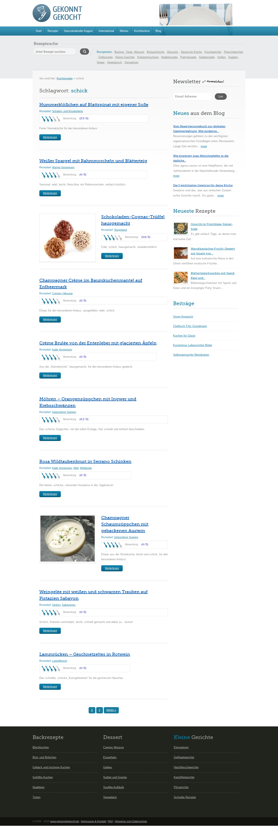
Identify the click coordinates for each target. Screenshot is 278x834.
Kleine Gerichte (125, 57)
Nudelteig (38, 787)
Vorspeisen (131, 62)
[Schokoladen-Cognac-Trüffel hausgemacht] (67, 238)
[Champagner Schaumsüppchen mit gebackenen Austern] (67, 538)
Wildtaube (86, 468)
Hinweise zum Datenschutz (131, 821)
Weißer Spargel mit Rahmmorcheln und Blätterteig (93, 160)
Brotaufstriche (155, 52)
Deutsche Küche (191, 52)
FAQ (110, 821)
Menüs (124, 31)
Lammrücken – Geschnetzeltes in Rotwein (84, 654)
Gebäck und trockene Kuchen (51, 767)
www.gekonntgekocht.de (64, 821)
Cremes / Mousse (62, 293)
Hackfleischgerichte (186, 767)
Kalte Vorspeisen (62, 349)
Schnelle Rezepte (185, 797)
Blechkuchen (41, 747)
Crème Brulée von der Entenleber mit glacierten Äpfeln (98, 343)
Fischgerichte (212, 52)
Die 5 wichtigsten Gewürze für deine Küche (203, 185)
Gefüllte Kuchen (43, 777)
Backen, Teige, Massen (129, 52)
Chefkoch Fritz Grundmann (190, 326)
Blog (158, 31)
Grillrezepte (105, 57)
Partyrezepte (188, 57)
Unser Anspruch (183, 316)
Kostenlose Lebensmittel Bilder (192, 345)
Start (39, 31)
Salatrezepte (207, 57)
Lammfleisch (59, 660)
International (106, 31)
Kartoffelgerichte (184, 777)
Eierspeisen (181, 747)
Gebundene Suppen (64, 412)
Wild (76, 468)
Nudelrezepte (169, 57)
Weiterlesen (50, 137)
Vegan (100, 62)
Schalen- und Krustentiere (67, 111)
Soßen (221, 57)
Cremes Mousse (113, 747)
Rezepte (53, 31)
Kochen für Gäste (184, 335)
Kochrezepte (65, 78)
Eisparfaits (110, 757)
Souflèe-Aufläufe (113, 787)
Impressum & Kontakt (93, 821)
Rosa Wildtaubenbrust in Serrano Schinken (85, 461)
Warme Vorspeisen (63, 167)
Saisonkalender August (78, 31)
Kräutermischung (148, 57)
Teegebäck (120, 229)
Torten (36, 797)
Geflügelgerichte (184, 757)
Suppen (233, 57)
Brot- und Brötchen (44, 757)
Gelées (56, 604)
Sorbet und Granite (115, 777)
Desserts (172, 52)
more (204, 146)
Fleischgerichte (233, 52)
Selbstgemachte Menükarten (191, 354)
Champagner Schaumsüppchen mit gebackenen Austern (124, 524)
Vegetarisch (114, 62)
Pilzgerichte (181, 787)
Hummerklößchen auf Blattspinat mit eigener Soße (93, 104)
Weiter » (111, 710)
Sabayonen (69, 604)
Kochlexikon (142, 31)
